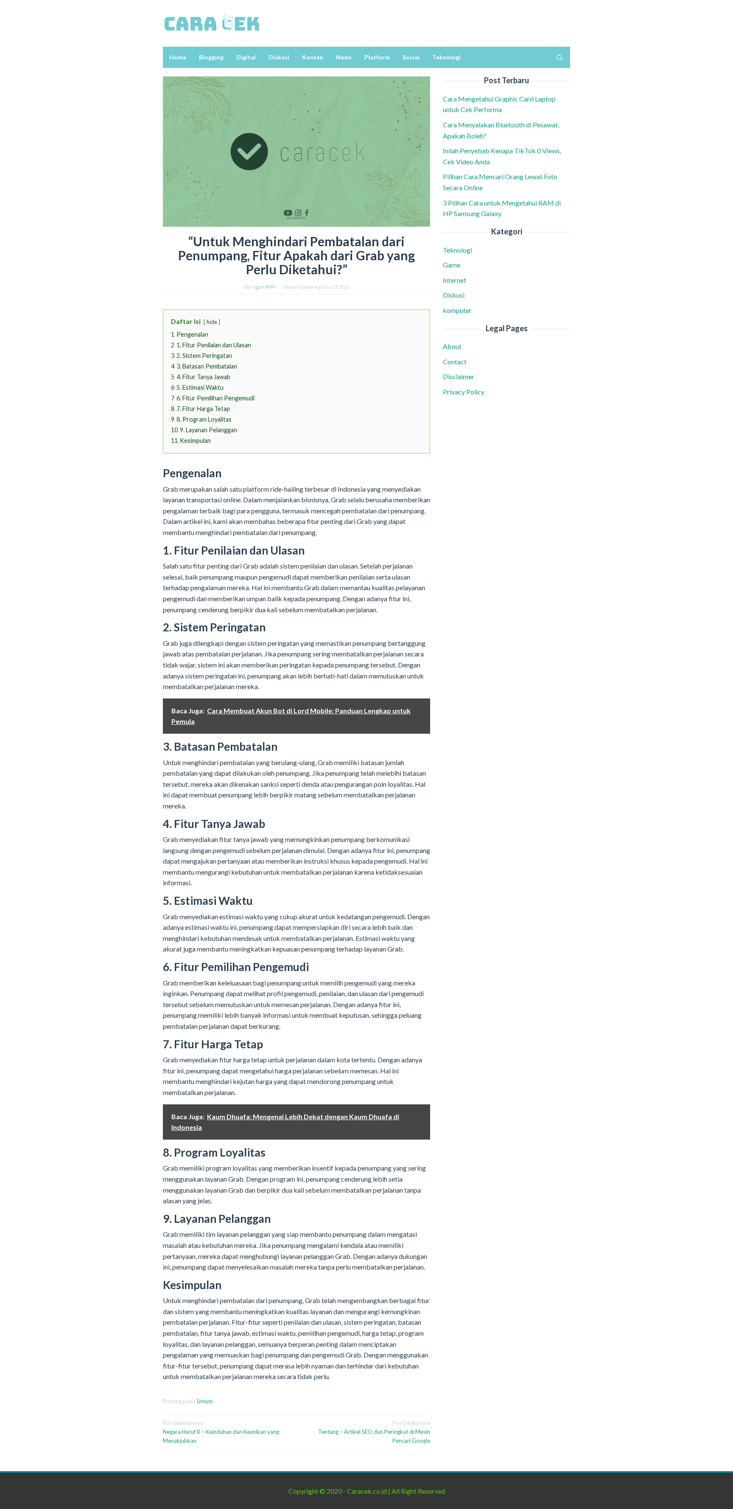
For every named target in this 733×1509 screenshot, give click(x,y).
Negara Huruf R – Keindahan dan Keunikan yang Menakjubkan (221, 1431)
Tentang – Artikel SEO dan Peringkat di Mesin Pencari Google (374, 1431)
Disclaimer (458, 376)
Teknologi (457, 250)
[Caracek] (211, 22)
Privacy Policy (463, 392)
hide (212, 321)
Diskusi (453, 295)
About (452, 346)
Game (451, 265)
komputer (457, 310)
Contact (455, 362)
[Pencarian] (559, 57)
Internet (454, 280)
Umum (205, 1401)
